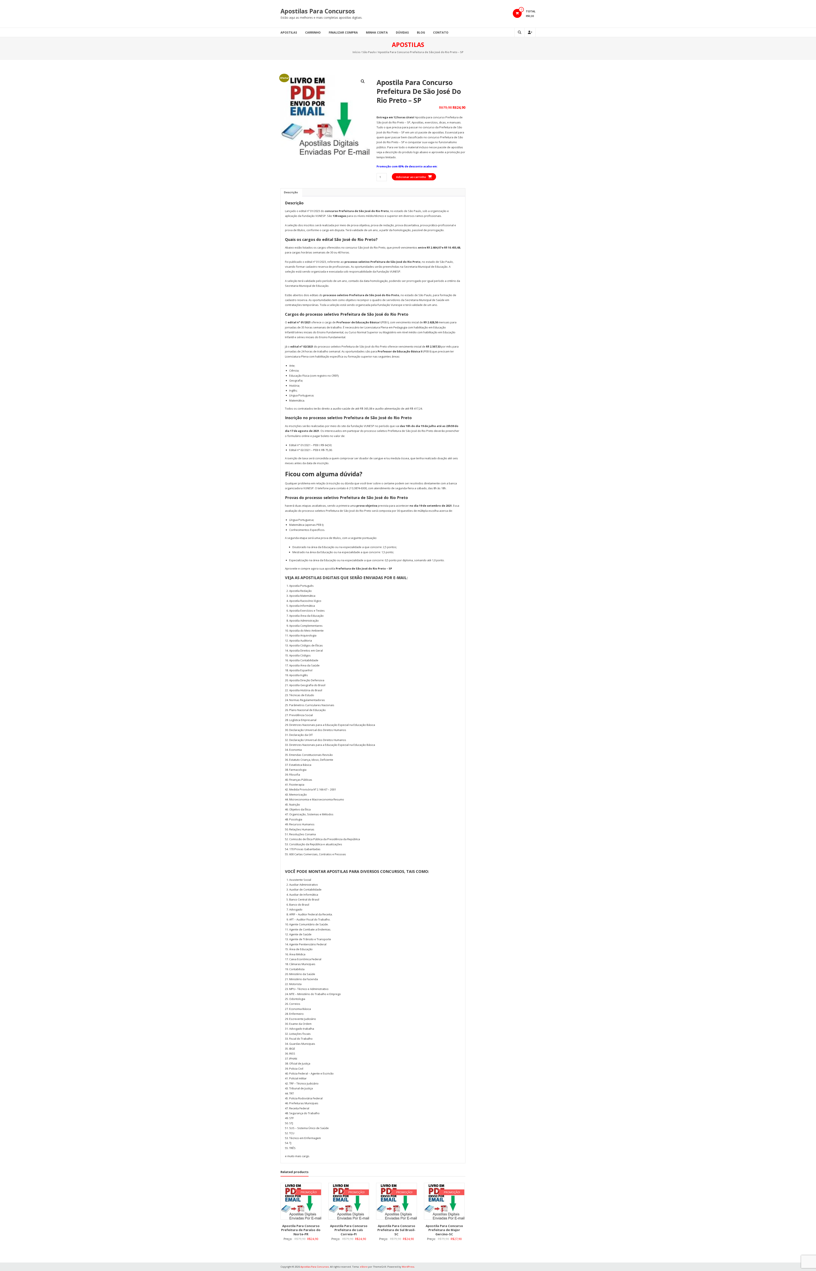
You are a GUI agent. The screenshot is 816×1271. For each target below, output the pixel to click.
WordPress (408, 1266)
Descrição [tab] (291, 192)
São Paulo (369, 52)
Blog (421, 32)
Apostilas (288, 32)
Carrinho (313, 32)
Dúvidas (402, 32)
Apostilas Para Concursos (317, 11)
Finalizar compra (343, 32)
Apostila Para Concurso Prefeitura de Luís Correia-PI (348, 1230)
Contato (440, 32)
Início (356, 52)
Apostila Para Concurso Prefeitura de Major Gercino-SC (444, 1230)
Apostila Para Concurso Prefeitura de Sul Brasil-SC (396, 1230)
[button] (363, 81)
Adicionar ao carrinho (411, 177)
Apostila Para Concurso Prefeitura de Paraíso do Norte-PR (300, 1230)
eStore (364, 1266)
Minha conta (377, 32)
